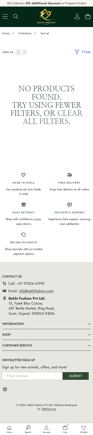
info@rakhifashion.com (36, 291)
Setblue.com (49, 409)
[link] (83, 429)
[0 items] (88, 16)
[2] (25, 52)
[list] (18, 52)
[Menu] (5, 16)
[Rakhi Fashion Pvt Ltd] (46, 16)
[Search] (16, 16)
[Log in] (77, 16)
